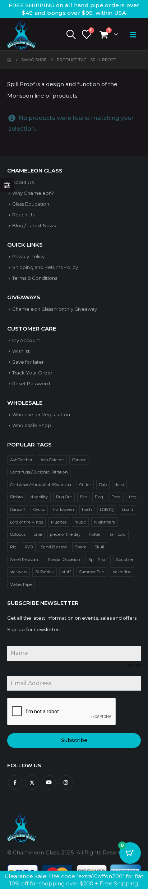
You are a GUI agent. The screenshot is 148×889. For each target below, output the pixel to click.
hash (87, 509)
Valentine (122, 571)
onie (38, 534)
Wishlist (21, 351)
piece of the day (65, 534)
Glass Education (30, 204)
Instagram (66, 782)
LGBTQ (107, 509)
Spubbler (125, 559)
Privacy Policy (28, 256)
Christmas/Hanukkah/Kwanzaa (40, 484)
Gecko (39, 509)
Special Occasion (64, 559)
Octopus (18, 534)
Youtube (49, 782)
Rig (13, 546)
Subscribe (74, 740)
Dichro (16, 496)
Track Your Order (32, 373)
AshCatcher (21, 459)
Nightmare (104, 522)
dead (119, 484)
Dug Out (64, 496)
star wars (18, 571)
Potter (94, 534)
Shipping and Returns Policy (45, 267)
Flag (99, 496)
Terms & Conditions (34, 278)
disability (39, 496)
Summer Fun (92, 571)
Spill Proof (98, 559)
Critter (85, 484)
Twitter (32, 782)
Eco (83, 496)
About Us (23, 182)
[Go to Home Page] (9, 59)
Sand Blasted (54, 546)
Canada (79, 459)
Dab (103, 484)
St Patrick (44, 571)
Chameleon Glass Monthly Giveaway (54, 309)
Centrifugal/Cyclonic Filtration (39, 472)
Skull (99, 546)
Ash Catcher (52, 459)
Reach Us (23, 214)
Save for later (28, 362)
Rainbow (117, 534)
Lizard (127, 509)
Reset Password (31, 383)
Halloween (63, 509)
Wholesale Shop (31, 425)
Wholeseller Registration (41, 414)
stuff (66, 571)
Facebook (15, 782)
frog (133, 496)
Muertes (58, 522)
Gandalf (17, 509)
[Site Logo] (21, 34)
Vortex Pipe (21, 584)
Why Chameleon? (33, 193)
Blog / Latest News (34, 225)
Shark (80, 546)
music (80, 522)
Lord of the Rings (26, 522)
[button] (70, 34)
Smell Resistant (25, 559)
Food (116, 496)
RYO (28, 546)
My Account (26, 340)
